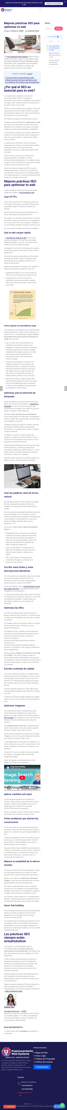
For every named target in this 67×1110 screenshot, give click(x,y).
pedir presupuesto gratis (13, 991)
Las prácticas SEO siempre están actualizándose (22, 82)
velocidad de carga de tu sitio (16, 238)
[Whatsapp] (36, 1095)
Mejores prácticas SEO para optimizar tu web (21, 80)
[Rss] (28, 1095)
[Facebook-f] (18, 1095)
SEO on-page (8, 718)
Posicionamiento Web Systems (17, 57)
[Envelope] (33, 1095)
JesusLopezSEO (37, 1104)
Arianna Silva (9, 1007)
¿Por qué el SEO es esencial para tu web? (19, 78)
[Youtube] (23, 1095)
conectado (23, 1031)
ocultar (30, 74)
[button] (40, 9)
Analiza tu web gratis (53, 4)
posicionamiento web (27, 192)
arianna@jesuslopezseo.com (12, 1011)
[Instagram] (25, 1095)
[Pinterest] (31, 1095)
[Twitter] (20, 1095)
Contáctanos (10, 1107)
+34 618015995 (27, 1089)
